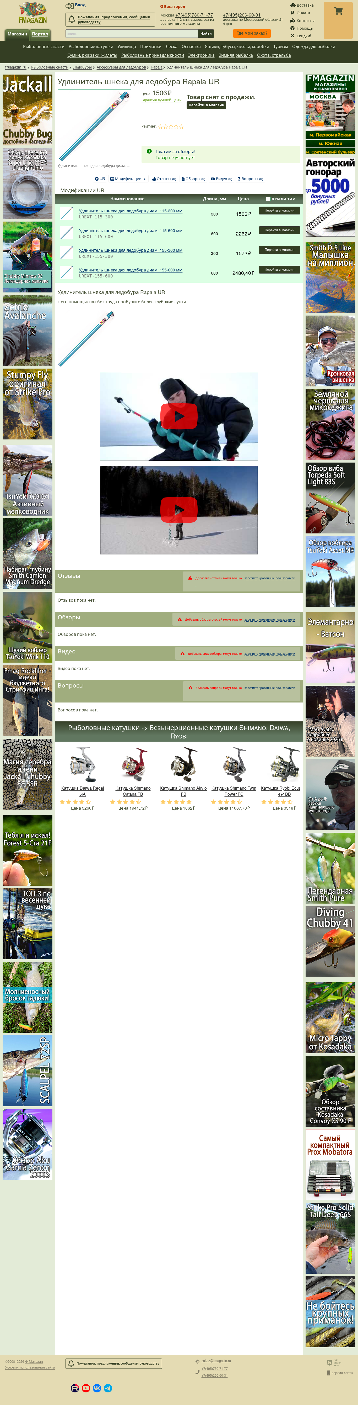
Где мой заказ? (252, 33)
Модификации (131, 178)
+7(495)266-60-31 (242, 14)
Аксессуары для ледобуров (121, 67)
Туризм (280, 46)
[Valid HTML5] (330, 1362)
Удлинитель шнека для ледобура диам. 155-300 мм (130, 250)
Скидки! (304, 35)
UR (102, 178)
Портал (40, 34)
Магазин (17, 34)
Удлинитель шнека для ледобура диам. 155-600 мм (130, 270)
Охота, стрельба (274, 55)
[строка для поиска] (132, 33)
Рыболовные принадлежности (152, 55)
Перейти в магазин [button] (206, 104)
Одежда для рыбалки (313, 46)
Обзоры (195, 178)
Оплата (303, 12)
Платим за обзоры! (175, 151)
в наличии (284, 198)
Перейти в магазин (280, 210)
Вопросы (252, 178)
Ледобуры (82, 67)
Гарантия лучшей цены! (162, 99)
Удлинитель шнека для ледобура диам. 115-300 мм (130, 211)
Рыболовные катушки (91, 46)
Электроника (201, 55)
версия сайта (342, 1372)
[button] (75, 1388)
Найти (206, 33)
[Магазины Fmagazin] (330, 114)
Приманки (150, 46)
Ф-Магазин (34, 1361)
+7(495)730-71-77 (194, 14)
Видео (224, 178)
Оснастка (191, 46)
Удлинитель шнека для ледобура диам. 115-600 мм (130, 230)
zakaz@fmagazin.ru (216, 1361)
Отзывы (166, 178)
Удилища (126, 46)
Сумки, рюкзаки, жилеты (92, 55)
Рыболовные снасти (43, 46)
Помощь (305, 28)
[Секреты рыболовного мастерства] (330, 197)
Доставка (305, 5)
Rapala (156, 67)
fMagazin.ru (15, 67)
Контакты (305, 20)
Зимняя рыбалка (236, 55)
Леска (171, 46)
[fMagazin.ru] (32, 12)
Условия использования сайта (30, 1367)
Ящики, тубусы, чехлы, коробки (237, 46)
